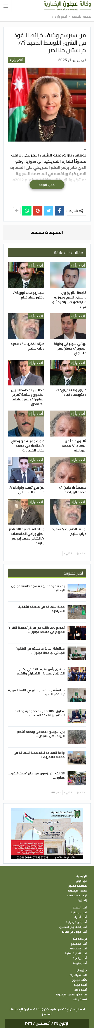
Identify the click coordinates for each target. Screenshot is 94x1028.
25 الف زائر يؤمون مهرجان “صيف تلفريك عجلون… (36, 775)
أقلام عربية (80, 985)
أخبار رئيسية (80, 907)
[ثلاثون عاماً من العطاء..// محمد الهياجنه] (68, 424)
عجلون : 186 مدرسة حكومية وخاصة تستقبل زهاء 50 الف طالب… (40, 713)
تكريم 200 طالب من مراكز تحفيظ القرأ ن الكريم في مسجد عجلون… (36, 630)
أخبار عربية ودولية (76, 922)
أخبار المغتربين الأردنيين (73, 927)
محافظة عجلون (77, 886)
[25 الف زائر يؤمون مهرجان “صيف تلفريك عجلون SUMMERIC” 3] (77, 778)
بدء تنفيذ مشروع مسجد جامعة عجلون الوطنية (38, 588)
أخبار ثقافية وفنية (76, 953)
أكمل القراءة (47, 185)
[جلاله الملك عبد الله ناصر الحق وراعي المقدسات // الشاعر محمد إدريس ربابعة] (26, 512)
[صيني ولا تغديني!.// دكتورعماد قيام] (68, 373)
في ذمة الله (80, 939)
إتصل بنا (82, 900)
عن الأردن (81, 881)
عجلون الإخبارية (77, 890)
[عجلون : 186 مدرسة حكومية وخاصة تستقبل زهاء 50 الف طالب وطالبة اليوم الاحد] (77, 716)
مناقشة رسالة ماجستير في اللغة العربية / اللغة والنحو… (36, 692)
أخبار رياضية (80, 958)
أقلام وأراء (16, 60)
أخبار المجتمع (78, 943)
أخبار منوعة (80, 963)
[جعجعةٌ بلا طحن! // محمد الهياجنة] (68, 470)
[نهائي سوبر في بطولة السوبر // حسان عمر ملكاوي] (68, 326)
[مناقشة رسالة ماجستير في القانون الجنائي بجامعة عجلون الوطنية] (77, 654)
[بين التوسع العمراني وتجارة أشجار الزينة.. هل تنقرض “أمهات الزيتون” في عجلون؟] (77, 737)
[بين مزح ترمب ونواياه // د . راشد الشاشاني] (26, 470)
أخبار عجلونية (79, 912)
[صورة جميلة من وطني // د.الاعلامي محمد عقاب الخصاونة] (26, 424)
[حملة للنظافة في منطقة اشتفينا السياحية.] (77, 612)
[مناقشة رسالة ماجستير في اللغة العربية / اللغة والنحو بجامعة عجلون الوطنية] (77, 695)
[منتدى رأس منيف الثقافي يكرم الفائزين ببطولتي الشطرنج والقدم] (77, 674)
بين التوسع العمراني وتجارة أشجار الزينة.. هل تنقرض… (41, 734)
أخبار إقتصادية (78, 948)
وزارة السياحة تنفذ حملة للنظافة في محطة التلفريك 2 (39, 755)
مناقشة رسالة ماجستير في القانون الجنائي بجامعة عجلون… (40, 651)
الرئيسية (81, 876)
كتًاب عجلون (79, 980)
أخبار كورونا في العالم (74, 932)
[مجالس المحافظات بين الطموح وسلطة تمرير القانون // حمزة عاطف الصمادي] (26, 373)
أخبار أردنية (80, 917)
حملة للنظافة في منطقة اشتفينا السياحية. (41, 609)
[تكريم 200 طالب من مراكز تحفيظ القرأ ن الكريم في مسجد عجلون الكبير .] (77, 633)
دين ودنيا (81, 970)
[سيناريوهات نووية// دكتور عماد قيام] (26, 275)
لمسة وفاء (80, 999)
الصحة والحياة (78, 975)
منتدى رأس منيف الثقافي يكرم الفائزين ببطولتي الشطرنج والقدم (41, 671)
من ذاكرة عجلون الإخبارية (71, 994)
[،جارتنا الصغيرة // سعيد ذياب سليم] (68, 512)
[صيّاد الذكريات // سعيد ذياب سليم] (26, 326)
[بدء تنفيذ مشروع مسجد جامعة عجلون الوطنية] (77, 591)
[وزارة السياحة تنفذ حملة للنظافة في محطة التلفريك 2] (77, 758)
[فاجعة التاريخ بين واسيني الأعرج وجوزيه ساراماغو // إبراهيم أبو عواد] (68, 275)
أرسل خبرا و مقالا (77, 895)
